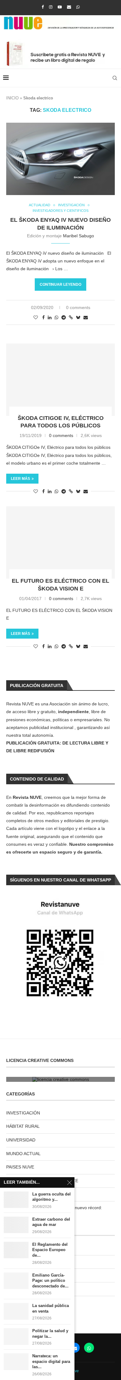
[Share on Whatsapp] (56, 317)
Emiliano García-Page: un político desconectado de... (50, 1280)
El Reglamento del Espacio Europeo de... (50, 1250)
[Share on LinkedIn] (50, 317)
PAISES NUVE (20, 1166)
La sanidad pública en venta (50, 1308)
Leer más (20, 478)
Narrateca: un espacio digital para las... (51, 1361)
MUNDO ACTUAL (23, 1153)
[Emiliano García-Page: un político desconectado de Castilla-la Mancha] (16, 1281)
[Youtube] (60, 7)
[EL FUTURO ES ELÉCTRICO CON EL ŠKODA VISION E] (60, 542)
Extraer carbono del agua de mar (51, 1222)
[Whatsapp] (78, 7)
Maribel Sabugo (78, 235)
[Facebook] (43, 7)
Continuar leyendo (60, 284)
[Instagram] (50, 7)
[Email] (69, 7)
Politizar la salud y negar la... (50, 1333)
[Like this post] (36, 317)
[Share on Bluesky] (78, 317)
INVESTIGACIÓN (23, 1112)
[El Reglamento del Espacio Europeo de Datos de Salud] (16, 1250)
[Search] (115, 78)
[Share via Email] (85, 317)
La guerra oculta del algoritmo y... (51, 1197)
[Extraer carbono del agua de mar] (16, 1225)
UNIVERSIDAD (20, 1139)
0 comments (78, 307)
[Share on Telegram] (63, 317)
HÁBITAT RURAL (23, 1126)
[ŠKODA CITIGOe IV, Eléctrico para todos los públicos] (60, 380)
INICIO (12, 98)
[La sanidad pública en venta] (16, 1311)
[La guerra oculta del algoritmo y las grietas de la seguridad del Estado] (16, 1199)
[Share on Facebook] (43, 317)
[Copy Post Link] (71, 317)
